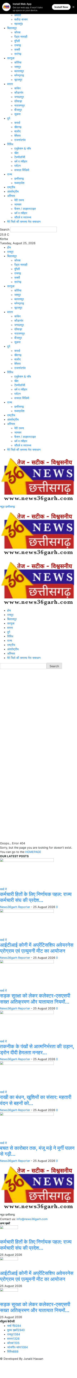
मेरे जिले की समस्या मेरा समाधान (23, 221)
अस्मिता (11, 196)
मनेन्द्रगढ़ (19, 75)
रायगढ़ (17, 45)
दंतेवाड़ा (18, 101)
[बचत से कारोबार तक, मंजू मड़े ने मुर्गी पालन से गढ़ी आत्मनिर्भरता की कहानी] (27, 1126)
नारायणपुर (19, 105)
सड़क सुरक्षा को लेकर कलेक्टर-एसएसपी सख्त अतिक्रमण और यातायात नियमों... (35, 999)
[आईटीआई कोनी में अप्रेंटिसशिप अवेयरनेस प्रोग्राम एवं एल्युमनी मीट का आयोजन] (27, 923)
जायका (17, 204)
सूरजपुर (18, 79)
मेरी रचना (19, 200)
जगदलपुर (19, 97)
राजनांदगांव (20, 140)
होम (9, 247)
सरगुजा (11, 58)
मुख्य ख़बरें (16, 1330)
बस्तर (10, 84)
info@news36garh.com (32, 1219)
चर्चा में (3, 889)
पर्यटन (17, 165)
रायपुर (10, 251)
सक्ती (17, 49)
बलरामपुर (19, 71)
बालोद (17, 131)
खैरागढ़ (17, 127)
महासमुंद (18, 23)
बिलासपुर (12, 28)
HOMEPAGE (33, 852)
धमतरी (17, 15)
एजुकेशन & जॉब (22, 148)
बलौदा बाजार (21, 19)
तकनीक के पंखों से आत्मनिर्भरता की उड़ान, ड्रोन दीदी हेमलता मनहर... (37, 1049)
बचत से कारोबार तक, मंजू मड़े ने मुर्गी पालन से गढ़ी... (37, 1151)
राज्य (9, 174)
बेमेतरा (17, 135)
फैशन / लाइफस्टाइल (25, 208)
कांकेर (17, 88)
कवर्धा (17, 122)
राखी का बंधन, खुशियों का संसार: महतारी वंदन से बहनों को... (35, 1100)
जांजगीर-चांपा (17, 1347)
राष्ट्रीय (11, 187)
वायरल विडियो (21, 170)
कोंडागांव (18, 92)
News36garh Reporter (15, 907)
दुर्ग (8, 118)
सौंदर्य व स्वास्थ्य (22, 217)
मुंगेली (17, 41)
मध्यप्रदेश (19, 183)
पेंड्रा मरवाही (20, 36)
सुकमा (17, 114)
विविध (10, 144)
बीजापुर (18, 110)
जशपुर (17, 66)
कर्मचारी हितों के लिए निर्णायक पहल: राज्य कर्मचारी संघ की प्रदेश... (36, 897)
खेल (16, 153)
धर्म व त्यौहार (20, 161)
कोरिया (17, 62)
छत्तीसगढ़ (19, 178)
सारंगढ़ (17, 54)
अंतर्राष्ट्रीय (13, 191)
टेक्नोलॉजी (19, 157)
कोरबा (17, 32)
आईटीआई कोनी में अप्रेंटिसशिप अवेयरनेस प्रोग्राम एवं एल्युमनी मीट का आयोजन (36, 948)
